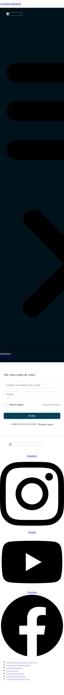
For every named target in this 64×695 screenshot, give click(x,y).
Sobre (9, 24)
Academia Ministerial (10, 3)
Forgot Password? (51, 404)
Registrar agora (45, 424)
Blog (8, 26)
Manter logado (16, 404)
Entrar (32, 415)
